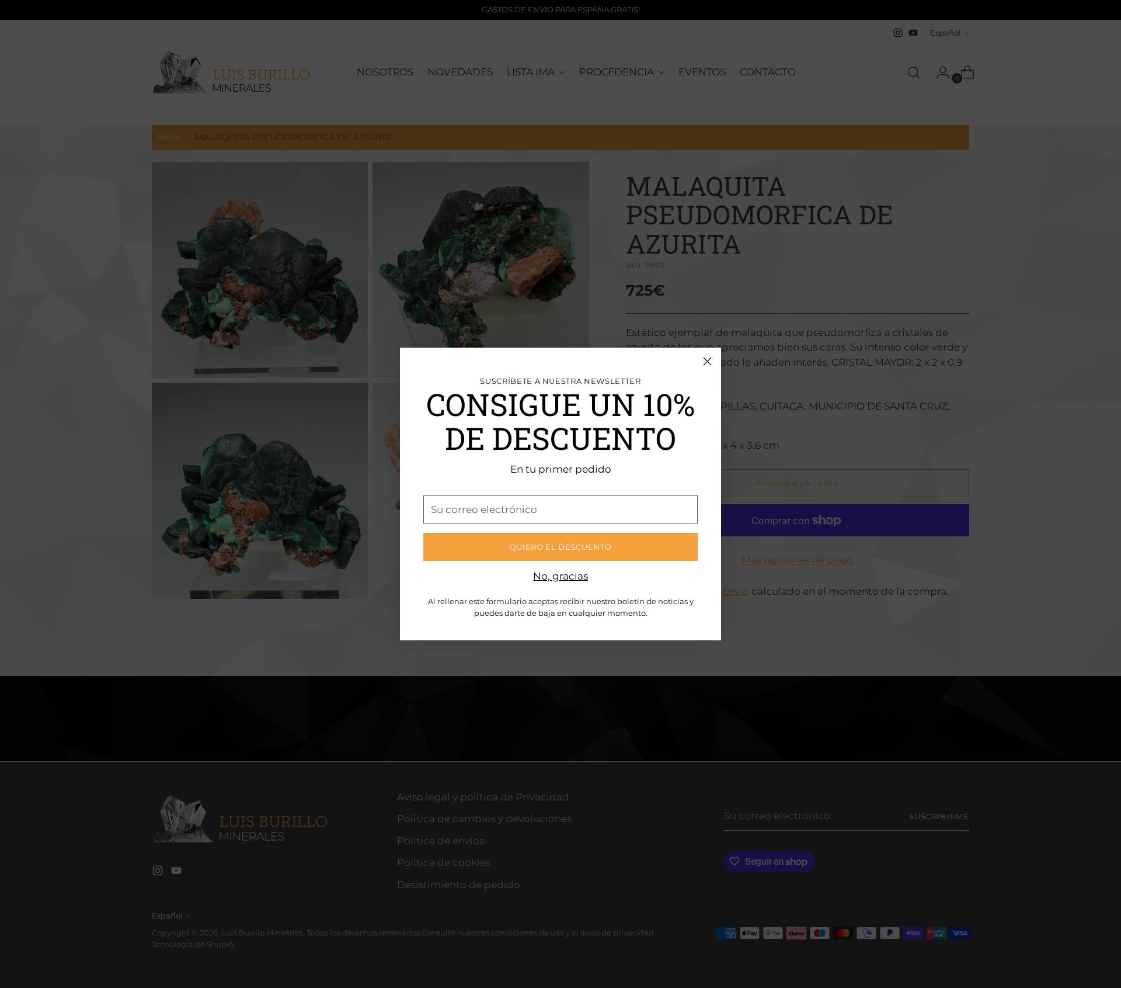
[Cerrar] (707, 361)
